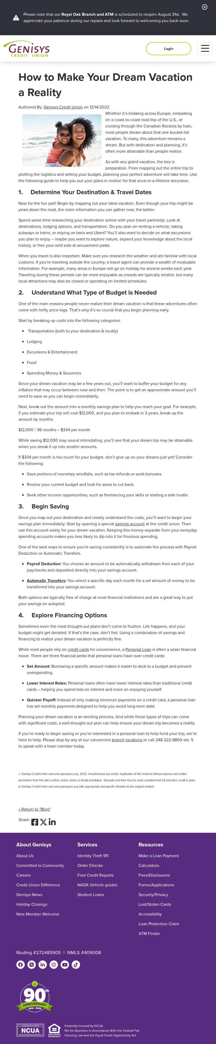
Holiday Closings (31, 904)
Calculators (149, 865)
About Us (24, 856)
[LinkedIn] (42, 964)
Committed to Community (40, 865)
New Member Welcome (37, 914)
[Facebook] (20, 964)
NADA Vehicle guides (97, 885)
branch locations (127, 740)
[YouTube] (65, 964)
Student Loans (90, 895)
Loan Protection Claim (159, 924)
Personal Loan (138, 649)
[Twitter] (31, 964)
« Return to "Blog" (34, 809)
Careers (23, 875)
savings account (130, 524)
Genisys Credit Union (63, 107)
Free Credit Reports (95, 875)
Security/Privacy (153, 895)
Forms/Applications (156, 885)
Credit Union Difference (38, 885)
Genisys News (29, 895)
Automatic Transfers (46, 581)
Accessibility (150, 914)
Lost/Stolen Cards (155, 904)
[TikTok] (76, 964)
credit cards (78, 649)
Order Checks (90, 865)
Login (168, 49)
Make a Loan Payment (159, 856)
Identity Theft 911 (92, 856)
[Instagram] (54, 964)
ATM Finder (149, 933)
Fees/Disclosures (154, 875)
